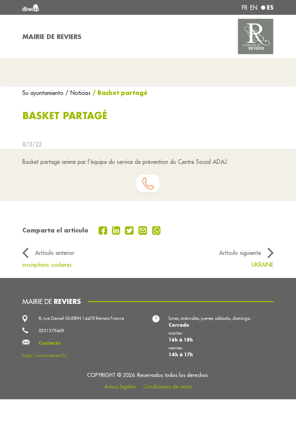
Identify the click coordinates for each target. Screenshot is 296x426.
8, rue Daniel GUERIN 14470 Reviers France (81, 318)
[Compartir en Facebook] (103, 230)
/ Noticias (78, 92)
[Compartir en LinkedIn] (117, 230)
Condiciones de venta (167, 386)
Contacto (50, 343)
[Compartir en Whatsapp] (156, 230)
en (253, 7)
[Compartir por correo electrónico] (144, 230)
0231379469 (51, 330)
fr (244, 7)
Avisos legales (120, 386)
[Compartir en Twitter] (130, 230)
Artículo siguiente (240, 252)
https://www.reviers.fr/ (45, 355)
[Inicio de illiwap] (72, 7)
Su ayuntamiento (43, 92)
